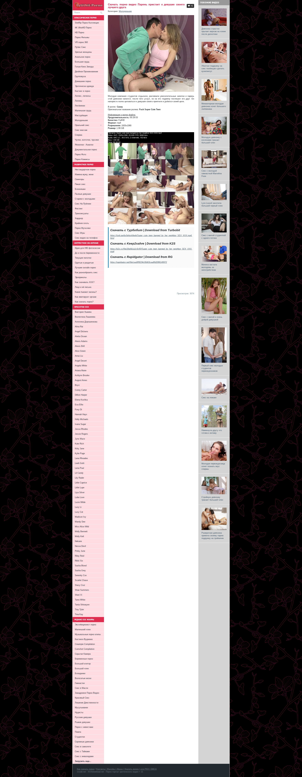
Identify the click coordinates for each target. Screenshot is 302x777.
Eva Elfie (79, 404)
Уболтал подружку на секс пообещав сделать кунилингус (212, 68)
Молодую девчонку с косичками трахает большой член (211, 140)
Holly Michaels (81, 419)
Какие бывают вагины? (86, 292)
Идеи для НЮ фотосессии (87, 248)
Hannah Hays (81, 414)
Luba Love (79, 497)
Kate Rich (79, 443)
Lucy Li (78, 507)
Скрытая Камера (83, 654)
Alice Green (80, 351)
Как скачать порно (85, 769)
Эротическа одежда (84, 86)
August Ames (81, 380)
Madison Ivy (80, 517)
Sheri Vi (78, 595)
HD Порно (79, 32)
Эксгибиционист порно (85, 624)
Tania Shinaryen (82, 604)
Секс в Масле (81, 688)
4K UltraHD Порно (83, 27)
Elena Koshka (81, 400)
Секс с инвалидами (84, 756)
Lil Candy (79, 473)
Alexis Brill (80, 346)
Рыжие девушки (82, 722)
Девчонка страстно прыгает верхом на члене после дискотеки (213, 31)
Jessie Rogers (81, 434)
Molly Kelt (79, 536)
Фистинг (79, 208)
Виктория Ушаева (83, 312)
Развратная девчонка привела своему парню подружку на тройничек (212, 535)
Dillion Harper (81, 395)
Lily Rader (79, 478)
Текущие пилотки (83, 258)
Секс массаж (81, 130)
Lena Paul (79, 468)
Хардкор (79, 218)
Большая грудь (82, 62)
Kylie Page (80, 453)
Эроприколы (81, 277)
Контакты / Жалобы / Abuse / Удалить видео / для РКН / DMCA (126, 769)
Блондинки (80, 673)
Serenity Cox (81, 575)
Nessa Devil (80, 546)
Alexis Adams (81, 341)
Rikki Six (79, 561)
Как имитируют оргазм (85, 297)
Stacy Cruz (80, 585)
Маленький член (83, 629)
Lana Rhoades (81, 458)
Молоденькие (125, 11)
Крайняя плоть (82, 223)
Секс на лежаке (208, 397)
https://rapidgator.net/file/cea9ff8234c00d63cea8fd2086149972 (138, 262)
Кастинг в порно (82, 91)
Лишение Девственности (86, 702)
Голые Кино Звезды (84, 66)
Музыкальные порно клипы (88, 634)
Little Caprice (81, 482)
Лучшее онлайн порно (85, 267)
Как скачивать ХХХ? (84, 282)
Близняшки (80, 189)
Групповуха (80, 76)
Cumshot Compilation (84, 649)
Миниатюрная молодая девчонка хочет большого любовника (213, 106)
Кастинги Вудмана (83, 639)
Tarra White (80, 600)
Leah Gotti (79, 463)
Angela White (81, 365)
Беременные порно (84, 659)
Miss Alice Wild (82, 526)
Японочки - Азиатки (84, 145)
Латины (78, 101)
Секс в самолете (83, 746)
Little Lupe (79, 487)
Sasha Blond (81, 565)
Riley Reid (79, 556)
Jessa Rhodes (81, 429)
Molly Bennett (81, 531)
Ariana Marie (80, 370)
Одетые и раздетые (84, 263)
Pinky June (80, 551)
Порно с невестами (84, 727)
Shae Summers (82, 590)
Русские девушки (83, 717)
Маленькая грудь (83, 110)
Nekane (78, 541)
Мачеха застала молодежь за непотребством (209, 267)
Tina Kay (79, 614)
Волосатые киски (83, 678)
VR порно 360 (81, 42)
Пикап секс (80, 184)
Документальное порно (86, 149)
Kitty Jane (79, 448)
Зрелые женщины (83, 52)
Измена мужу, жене (84, 174)
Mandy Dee (80, 522)
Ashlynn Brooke (82, 375)
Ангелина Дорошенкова (86, 322)
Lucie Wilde (80, 502)
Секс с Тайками (82, 751)
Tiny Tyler (79, 609)
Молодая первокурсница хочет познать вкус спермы (213, 466)
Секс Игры (80, 233)
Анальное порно (82, 57)
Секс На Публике (83, 204)
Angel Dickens (81, 331)
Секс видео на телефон (86, 238)
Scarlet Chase (81, 580)
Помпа (78, 732)
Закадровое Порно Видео (87, 693)
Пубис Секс (80, 47)
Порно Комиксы (82, 159)
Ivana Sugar (80, 424)
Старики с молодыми (85, 199)
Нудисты (79, 712)
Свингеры (79, 179)
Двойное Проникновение (86, 71)
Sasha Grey (80, 570)
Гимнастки (80, 683)
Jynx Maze (80, 439)
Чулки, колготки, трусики (87, 140)
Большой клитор (83, 663)
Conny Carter (81, 390)
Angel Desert (81, 361)
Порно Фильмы (82, 37)
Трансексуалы (81, 213)
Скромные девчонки (84, 741)
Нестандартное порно (85, 169)
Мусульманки (81, 707)
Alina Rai (79, 326)
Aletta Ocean (81, 336)
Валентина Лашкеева (85, 317)
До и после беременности (87, 253)
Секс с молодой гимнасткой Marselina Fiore (211, 173)
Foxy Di (78, 409)
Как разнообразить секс (86, 272)
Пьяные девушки (83, 194)
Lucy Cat (79, 512)
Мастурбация (81, 115)
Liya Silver (79, 492)
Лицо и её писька (83, 287)
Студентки (80, 737)
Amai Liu (79, 356)
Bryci (77, 385)
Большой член (82, 668)
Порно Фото (80, 154)
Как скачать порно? (84, 302)
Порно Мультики (82, 228)
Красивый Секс (82, 698)
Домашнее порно (83, 81)
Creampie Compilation (85, 644)
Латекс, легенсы (83, 96)
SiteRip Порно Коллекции (87, 23)
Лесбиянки (80, 105)
